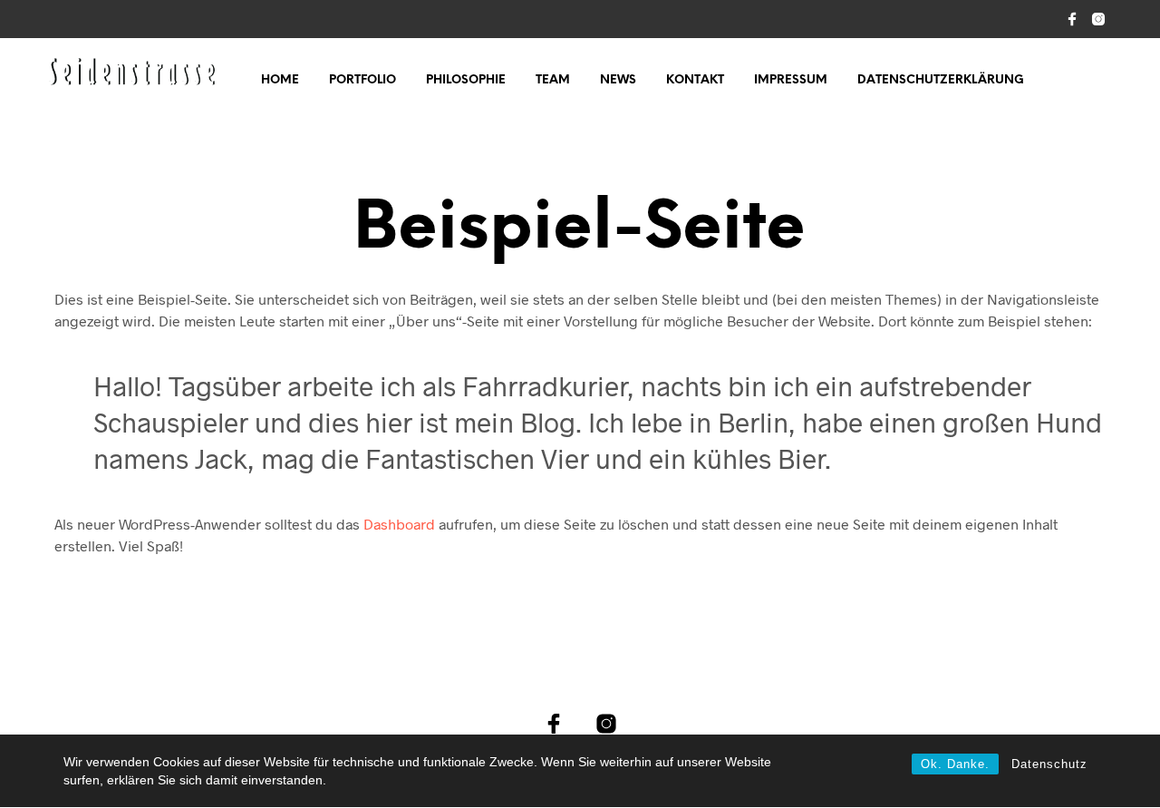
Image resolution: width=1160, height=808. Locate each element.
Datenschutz (1049, 764)
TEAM (553, 80)
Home (280, 80)
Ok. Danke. (955, 764)
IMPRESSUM (790, 80)
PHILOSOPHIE (466, 80)
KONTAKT (695, 80)
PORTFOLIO (362, 80)
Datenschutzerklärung (940, 80)
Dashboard (399, 523)
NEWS (618, 80)
